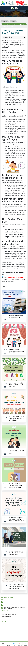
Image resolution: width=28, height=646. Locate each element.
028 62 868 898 (15, 602)
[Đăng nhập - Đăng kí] (12, 8)
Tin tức (13, 21)
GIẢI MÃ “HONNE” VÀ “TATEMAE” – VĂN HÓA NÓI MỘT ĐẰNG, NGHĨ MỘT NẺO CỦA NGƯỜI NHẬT (16, 485)
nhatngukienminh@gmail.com (11, 604)
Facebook (25, 645)
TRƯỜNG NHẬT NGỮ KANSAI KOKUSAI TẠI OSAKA (16, 316)
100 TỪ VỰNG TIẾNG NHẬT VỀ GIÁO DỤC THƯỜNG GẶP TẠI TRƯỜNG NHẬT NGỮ (17, 586)
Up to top (20, 645)
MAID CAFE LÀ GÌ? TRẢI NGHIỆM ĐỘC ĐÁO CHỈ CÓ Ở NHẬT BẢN (16, 351)
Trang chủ (5, 21)
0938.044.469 (7, 602)
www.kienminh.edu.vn (14, 276)
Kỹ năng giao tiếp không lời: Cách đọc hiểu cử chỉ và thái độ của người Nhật (16, 552)
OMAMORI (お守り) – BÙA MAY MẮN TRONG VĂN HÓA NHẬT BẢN (16, 384)
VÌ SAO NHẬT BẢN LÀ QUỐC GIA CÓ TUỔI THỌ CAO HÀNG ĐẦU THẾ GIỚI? (16, 418)
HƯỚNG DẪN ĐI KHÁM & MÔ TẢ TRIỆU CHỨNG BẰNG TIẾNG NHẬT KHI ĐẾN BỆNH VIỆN (16, 519)
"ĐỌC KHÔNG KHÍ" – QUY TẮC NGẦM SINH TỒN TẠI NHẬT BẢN (16, 452)
